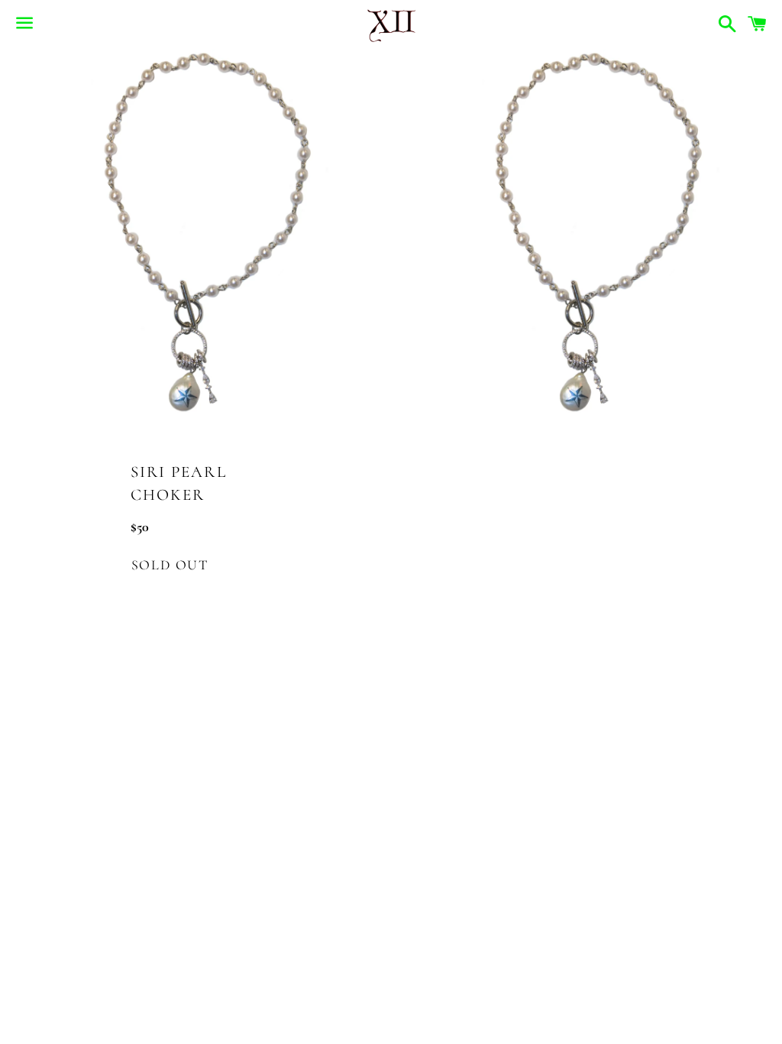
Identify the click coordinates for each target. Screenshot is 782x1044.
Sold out (169, 564)
